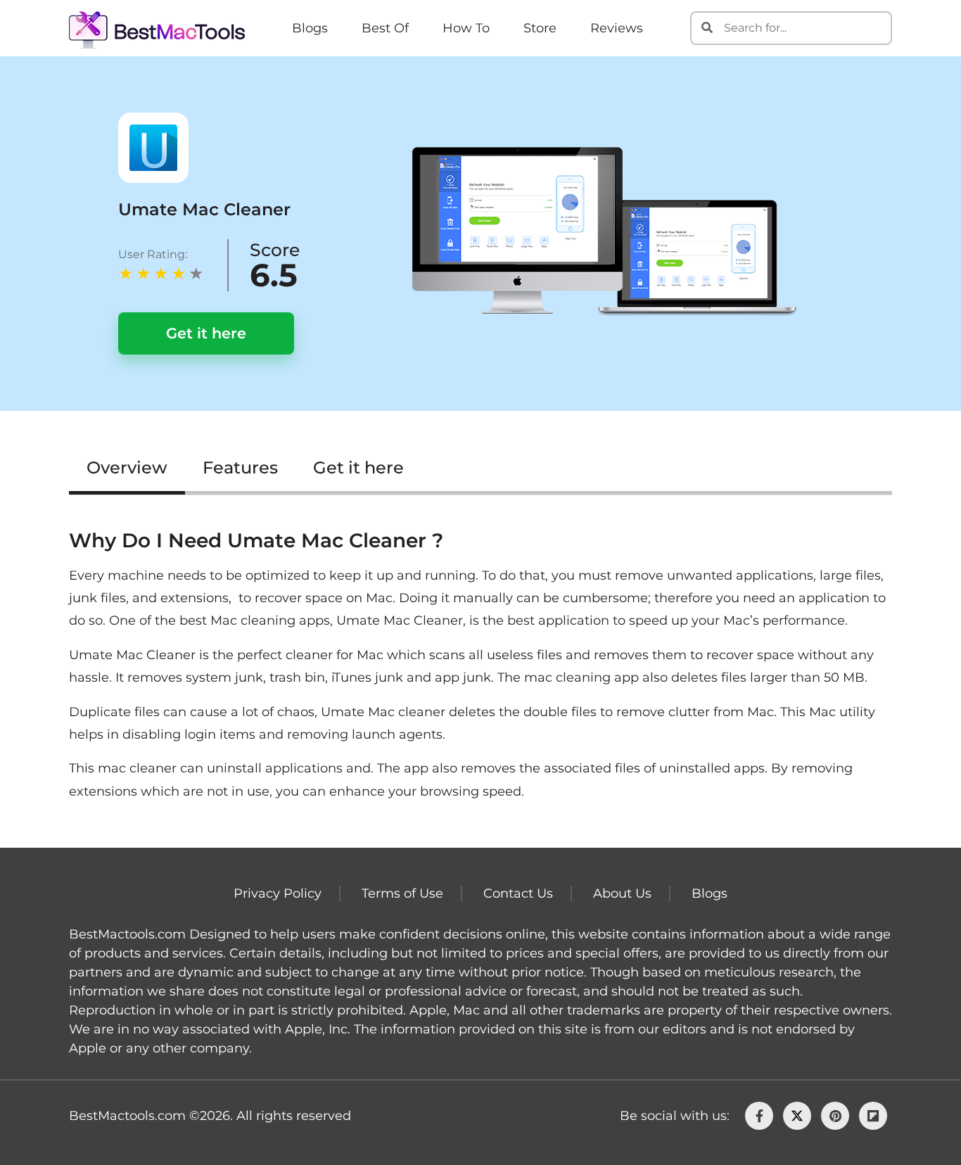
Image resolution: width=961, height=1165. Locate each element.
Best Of (385, 28)
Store (539, 28)
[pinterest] (835, 1116)
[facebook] (759, 1116)
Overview (127, 467)
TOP (905, 1116)
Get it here (206, 333)
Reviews (616, 28)
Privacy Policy (278, 893)
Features (240, 467)
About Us (622, 893)
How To (466, 28)
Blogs (310, 28)
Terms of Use (402, 893)
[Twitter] (797, 1116)
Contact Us (518, 893)
